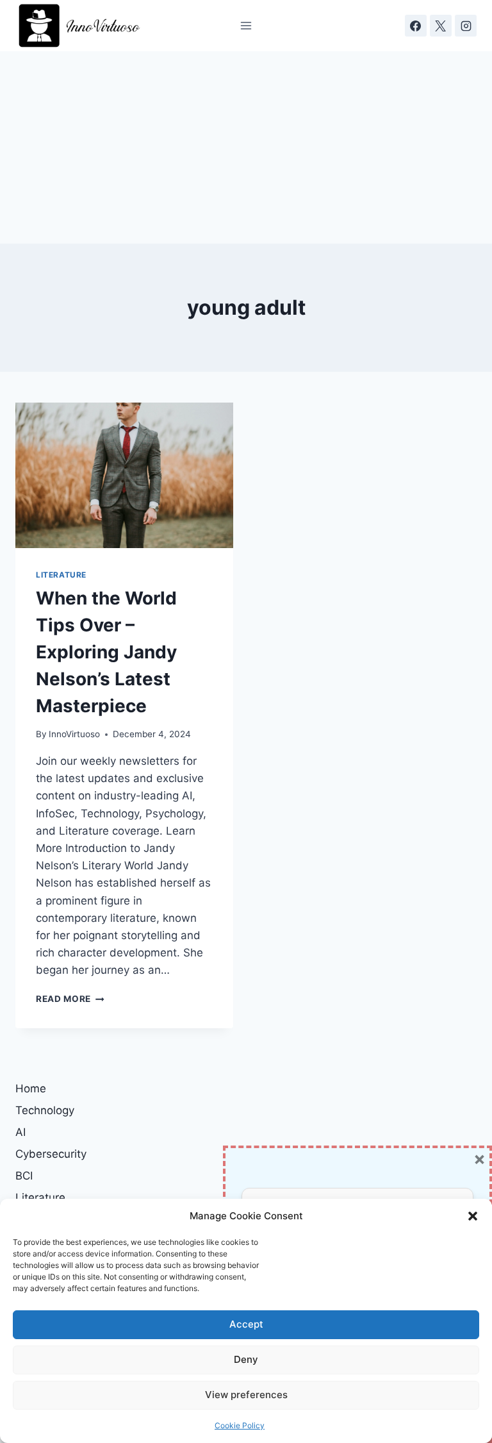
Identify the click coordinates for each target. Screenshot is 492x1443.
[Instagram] (466, 26)
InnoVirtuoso (74, 734)
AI (20, 1132)
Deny (246, 1359)
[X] (441, 26)
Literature (61, 575)
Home (30, 1088)
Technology (44, 1110)
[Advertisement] (246, 147)
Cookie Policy (240, 1425)
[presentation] (124, 475)
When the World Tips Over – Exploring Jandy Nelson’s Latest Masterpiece (106, 652)
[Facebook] (416, 26)
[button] (472, 1216)
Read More (70, 999)
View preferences (246, 1395)
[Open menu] (246, 25)
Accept (246, 1324)
